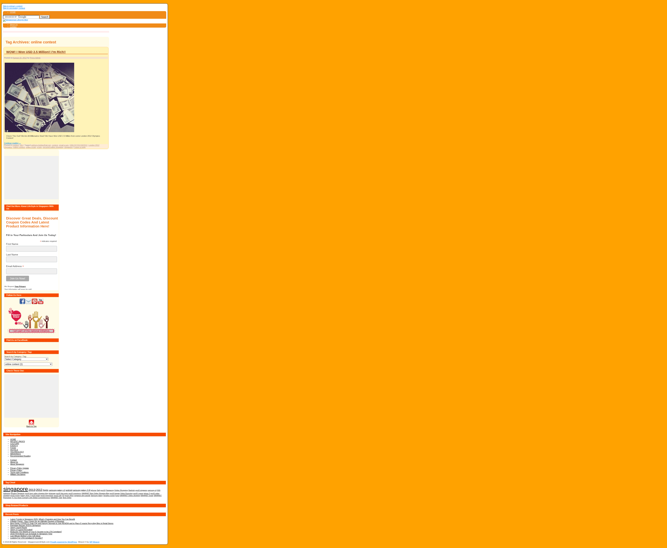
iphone (93, 490)
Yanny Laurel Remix (18, 527)
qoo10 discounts (62, 493)
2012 (39, 490)
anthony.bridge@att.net (41, 145)
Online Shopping (121, 490)
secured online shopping (53, 147)
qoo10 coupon (138, 493)
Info (21, 145)
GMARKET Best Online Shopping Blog (95, 493)
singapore (68, 147)
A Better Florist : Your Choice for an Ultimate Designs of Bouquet (37, 521)
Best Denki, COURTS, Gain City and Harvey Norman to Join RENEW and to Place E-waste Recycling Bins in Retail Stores (61, 523)
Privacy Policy (16, 470)
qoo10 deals (35, 495)
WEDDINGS (15, 454)
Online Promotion (126, 493)
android (69, 490)
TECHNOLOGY (17, 452)
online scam (31, 147)
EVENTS (14, 446)
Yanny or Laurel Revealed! (21, 530)
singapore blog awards (82, 495)
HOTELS (14, 450)
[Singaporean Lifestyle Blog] (15, 20)
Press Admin (35, 58)
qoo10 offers (69, 495)
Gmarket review (109, 495)
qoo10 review (15, 495)
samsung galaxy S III (81, 490)
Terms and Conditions (19, 472)
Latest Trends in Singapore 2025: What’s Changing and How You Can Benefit (42, 519)
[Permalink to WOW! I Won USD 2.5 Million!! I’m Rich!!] (39, 132)
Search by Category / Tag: (15, 356)
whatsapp (52, 493)
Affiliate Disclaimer (18, 474)
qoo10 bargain (115, 493)
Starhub (131, 490)
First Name (12, 244)
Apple (45, 490)
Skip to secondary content (14, 8)
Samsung (110, 490)
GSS (158, 490)
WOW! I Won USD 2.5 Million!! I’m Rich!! (36, 52)
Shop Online (67, 498)
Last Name (12, 254)
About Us (14, 24)
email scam (64, 145)
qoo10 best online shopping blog (36, 493)
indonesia (6, 493)
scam (39, 147)
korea (117, 495)
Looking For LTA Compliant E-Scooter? (26, 538)
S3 (63, 495)
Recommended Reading (20, 456)
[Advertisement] (31, 177)
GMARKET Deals (147, 495)
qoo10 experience (74, 493)
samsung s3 (152, 490)
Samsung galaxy (97, 495)
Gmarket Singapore (17, 493)
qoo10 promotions (46, 495)
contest (16, 145)
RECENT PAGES (17, 441)
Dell (98, 490)
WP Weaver (94, 542)
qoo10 (103, 490)
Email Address (15, 266)
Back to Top (31, 426)
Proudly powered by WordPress (63, 542)
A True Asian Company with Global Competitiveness (31, 498)
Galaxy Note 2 (25, 495)
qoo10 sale (58, 495)
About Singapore (17, 464)
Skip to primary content (12, 6)
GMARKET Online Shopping (130, 495)
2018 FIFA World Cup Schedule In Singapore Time (31, 534)
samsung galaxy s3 (57, 490)
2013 (31, 490)
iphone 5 (147, 493)
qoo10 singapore (141, 490)
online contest (19, 147)
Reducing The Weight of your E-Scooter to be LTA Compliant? (36, 532)
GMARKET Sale (56, 498)
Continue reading (12, 143)
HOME (13, 12)
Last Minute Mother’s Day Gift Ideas (25, 536)
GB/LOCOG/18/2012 (78, 145)
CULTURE (14, 443)
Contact (13, 27)
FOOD (13, 448)
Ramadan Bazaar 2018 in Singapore (25, 525)
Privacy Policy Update (19, 468)
